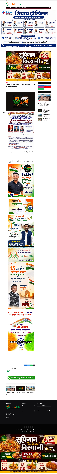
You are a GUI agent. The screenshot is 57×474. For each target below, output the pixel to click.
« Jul (37, 390)
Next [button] (33, 223)
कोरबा (13, 7)
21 (45, 386)
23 (49, 386)
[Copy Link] (4, 121)
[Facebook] (4, 115)
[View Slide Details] (28, 28)
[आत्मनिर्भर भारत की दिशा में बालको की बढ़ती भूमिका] (30, 363)
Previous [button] (8, 223)
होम (10, 7)
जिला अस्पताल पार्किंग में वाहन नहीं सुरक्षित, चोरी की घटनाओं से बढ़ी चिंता (46, 119)
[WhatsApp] (4, 119)
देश (19, 7)
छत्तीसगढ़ (16, 7)
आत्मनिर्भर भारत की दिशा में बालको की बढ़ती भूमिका (30, 367)
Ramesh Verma (10, 89)
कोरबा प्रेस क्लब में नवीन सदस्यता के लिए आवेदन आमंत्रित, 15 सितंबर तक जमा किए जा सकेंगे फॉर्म (20, 367)
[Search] (49, 7)
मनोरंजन (25, 7)
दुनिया (22, 7)
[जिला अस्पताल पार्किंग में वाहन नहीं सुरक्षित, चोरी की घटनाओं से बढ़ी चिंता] (40, 119)
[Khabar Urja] (14, 4)
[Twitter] (4, 117)
